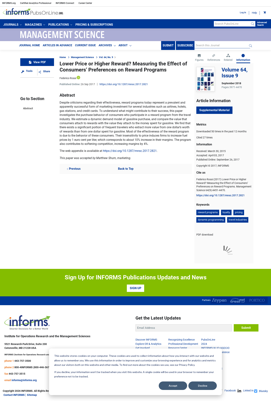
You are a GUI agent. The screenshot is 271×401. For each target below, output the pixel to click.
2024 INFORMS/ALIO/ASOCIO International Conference (215, 348)
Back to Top (125, 168)
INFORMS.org (9, 3)
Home (63, 57)
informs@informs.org (24, 380)
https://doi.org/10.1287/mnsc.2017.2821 (124, 84)
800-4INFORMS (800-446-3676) (33, 367)
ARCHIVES (105, 45)
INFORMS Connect (65, 3)
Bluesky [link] (263, 391)
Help (254, 12)
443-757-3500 (22, 360)
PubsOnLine (208, 339)
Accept (173, 385)
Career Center (85, 3)
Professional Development (183, 343)
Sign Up (135, 288)
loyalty (226, 212)
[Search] (252, 24)
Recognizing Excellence (181, 339)
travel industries (238, 219)
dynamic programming (211, 219)
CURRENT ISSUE (85, 45)
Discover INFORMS (146, 339)
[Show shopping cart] (264, 12)
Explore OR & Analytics (148, 343)
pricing (239, 212)
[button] (12, 24)
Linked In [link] (248, 390)
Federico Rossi (68, 78)
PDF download (204, 234)
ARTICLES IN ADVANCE (57, 45)
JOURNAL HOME (29, 45)
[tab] (199, 58)
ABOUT (123, 45)
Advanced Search (262, 23)
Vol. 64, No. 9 (106, 57)
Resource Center (177, 347)
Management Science (82, 57)
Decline (202, 385)
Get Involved (143, 347)
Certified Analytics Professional (35, 3)
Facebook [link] (230, 390)
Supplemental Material (214, 110)
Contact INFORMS (14, 394)
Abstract (28, 108)
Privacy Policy (186, 364)
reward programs (208, 212)
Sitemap (32, 394)
